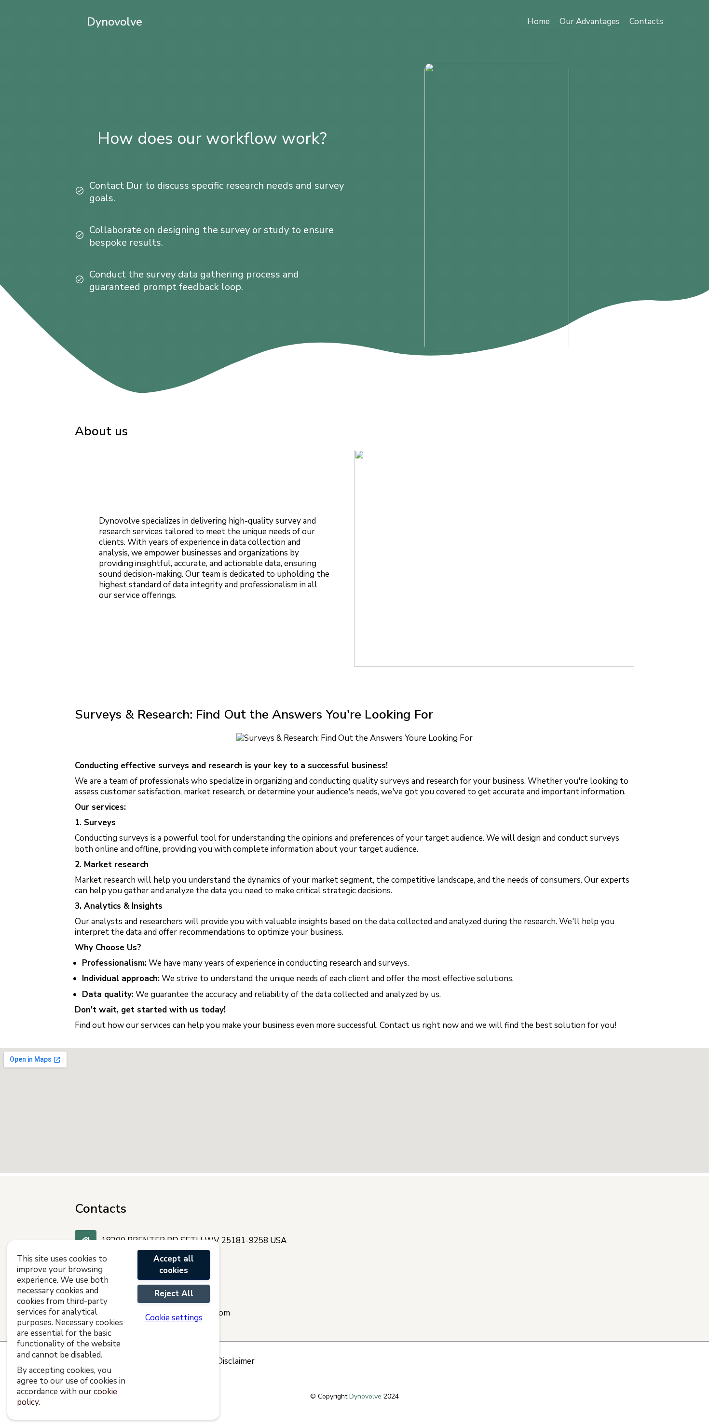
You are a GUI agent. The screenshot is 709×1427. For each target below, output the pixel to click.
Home (538, 21)
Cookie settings (174, 1318)
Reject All (173, 1293)
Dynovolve (114, 21)
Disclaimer (236, 1361)
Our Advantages (589, 21)
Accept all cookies (173, 1264)
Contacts (646, 21)
